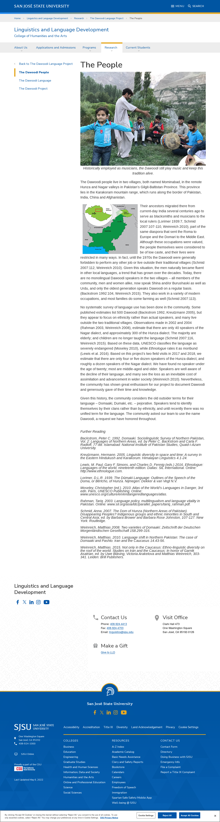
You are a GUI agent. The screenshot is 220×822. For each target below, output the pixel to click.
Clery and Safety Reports (127, 762)
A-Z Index (118, 747)
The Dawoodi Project (33, 89)
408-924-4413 (118, 624)
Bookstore (118, 767)
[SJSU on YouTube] (123, 712)
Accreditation (91, 727)
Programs (89, 48)
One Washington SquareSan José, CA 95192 (31, 738)
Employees (119, 782)
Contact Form (169, 747)
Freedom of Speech (124, 787)
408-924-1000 (27, 743)
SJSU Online (27, 754)
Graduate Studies (74, 762)
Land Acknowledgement (146, 727)
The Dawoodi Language (35, 81)
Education (69, 752)
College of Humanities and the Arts (40, 36)
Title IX (108, 727)
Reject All (167, 815)
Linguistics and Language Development (47, 18)
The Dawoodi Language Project (106, 18)
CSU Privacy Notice (109, 817)
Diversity (122, 727)
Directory (166, 752)
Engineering (70, 757)
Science (68, 787)
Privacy (170, 727)
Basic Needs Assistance (126, 757)
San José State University (41, 6)
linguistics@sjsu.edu (121, 632)
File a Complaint (171, 767)
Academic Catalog (123, 752)
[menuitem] (22, 47)
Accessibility (71, 727)
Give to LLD (108, 652)
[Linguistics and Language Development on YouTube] (46, 602)
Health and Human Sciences (80, 767)
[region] (110, 816)
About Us (20, 48)
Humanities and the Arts (78, 777)
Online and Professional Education (84, 782)
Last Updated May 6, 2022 (28, 779)
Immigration (119, 792)
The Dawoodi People (34, 72)
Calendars (118, 772)
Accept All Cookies (190, 815)
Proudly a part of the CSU (27, 764)
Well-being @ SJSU (124, 803)
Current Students (138, 48)
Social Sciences (72, 792)
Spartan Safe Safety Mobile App (132, 797)
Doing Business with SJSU (176, 757)
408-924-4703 (115, 628)
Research (79, 18)
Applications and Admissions (56, 48)
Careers (116, 777)
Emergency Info (170, 762)
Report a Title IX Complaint (178, 772)
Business (68, 747)
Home (17, 18)
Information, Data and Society (81, 772)
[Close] (215, 816)
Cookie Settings (188, 727)
